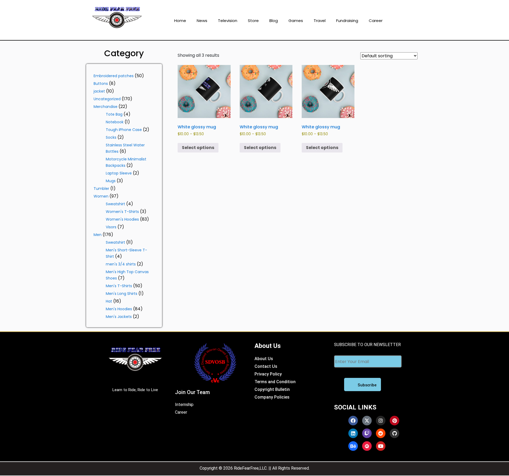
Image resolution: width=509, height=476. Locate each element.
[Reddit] (380, 433)
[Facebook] (353, 420)
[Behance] (353, 446)
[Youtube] (380, 446)
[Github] (394, 433)
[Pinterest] (394, 420)
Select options (198, 148)
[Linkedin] (353, 433)
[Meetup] (367, 446)
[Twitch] (367, 433)
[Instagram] (380, 420)
